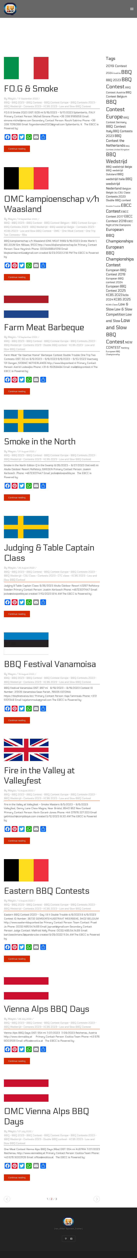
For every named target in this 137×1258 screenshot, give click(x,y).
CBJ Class (29, 575)
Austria (117, 73)
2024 (109, 73)
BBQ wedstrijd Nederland (119, 183)
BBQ (6, 102)
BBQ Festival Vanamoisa (50, 664)
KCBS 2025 (122, 299)
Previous (7, 1199)
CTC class (63, 575)
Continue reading (17, 149)
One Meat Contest (72, 230)
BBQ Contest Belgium (56, 222)
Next (97, 1199)
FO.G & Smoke (31, 89)
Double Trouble (113, 206)
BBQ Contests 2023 (83, 102)
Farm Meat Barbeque (44, 327)
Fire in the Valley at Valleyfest (39, 775)
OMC (57, 230)
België (109, 192)
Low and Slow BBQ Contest (75, 106)
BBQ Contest (34, 102)
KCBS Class (112, 304)
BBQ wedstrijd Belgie (62, 227)
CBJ (116, 192)
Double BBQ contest (55, 345)
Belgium (126, 188)
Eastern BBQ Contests (46, 891)
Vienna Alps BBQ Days (46, 1009)
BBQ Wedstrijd (12, 106)
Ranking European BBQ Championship (117, 351)
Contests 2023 (32, 106)
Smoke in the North (39, 442)
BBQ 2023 (18, 102)
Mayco (12, 98)
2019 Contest (116, 66)
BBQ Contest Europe (56, 102)
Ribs (24, 234)
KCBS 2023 (50, 106)
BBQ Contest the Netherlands (115, 141)
